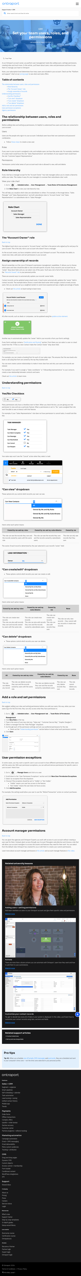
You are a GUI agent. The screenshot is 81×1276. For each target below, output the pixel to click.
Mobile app (6, 1104)
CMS (4, 1154)
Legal (4, 1206)
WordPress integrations (10, 1174)
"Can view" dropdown (15, 98)
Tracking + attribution (9, 1150)
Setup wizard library (9, 1225)
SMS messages (39, 1058)
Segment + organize (9, 1087)
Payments (6, 1111)
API (3, 1177)
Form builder (6, 1169)
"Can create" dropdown (16, 101)
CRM (13, 9)
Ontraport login (7, 1255)
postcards (51, 1058)
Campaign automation (9, 1139)
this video (71, 851)
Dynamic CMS (7, 1160)
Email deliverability (8, 1144)
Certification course (8, 1236)
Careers (4, 1201)
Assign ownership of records (17, 91)
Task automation (8, 1095)
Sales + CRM (7, 1084)
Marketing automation (12, 1135)
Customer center (8, 1128)
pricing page (24, 74)
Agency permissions (9, 110)
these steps (15, 142)
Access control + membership (12, 1166)
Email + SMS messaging (10, 1141)
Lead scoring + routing (9, 1098)
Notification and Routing (32, 342)
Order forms (6, 1114)
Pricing (4, 1195)
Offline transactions (8, 1117)
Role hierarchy (13, 87)
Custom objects (7, 1163)
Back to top (6, 242)
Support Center (7, 1217)
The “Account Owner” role (16, 89)
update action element (60, 316)
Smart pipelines (7, 1090)
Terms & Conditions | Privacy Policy (14, 1269)
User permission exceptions (11, 108)
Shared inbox (6, 1185)
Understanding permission (29, 729)
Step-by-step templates (10, 1220)
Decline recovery (8, 1125)
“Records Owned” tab (12, 272)
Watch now (10, 914)
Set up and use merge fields (15, 1039)
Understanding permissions (11, 94)
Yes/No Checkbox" (14, 96)
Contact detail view (13, 1036)
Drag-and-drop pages (9, 1158)
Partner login (6, 1249)
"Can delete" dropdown (16, 103)
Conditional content (8, 1171)
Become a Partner (8, 1246)
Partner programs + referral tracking (14, 1131)
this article (16, 289)
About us (5, 1193)
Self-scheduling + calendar (11, 1093)
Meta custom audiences (10, 1147)
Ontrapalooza (6, 1239)
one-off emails (28, 1058)
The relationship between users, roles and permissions (20, 84)
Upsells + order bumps (9, 1123)
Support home (6, 9)
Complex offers (7, 1120)
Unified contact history (9, 1101)
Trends (4, 1106)
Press (4, 1198)
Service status (7, 1204)
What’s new (6, 1214)
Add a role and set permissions (12, 106)
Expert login (6, 1252)
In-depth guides (7, 1222)
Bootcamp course (8, 1233)
